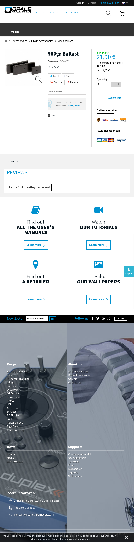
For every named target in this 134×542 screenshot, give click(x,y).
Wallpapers (75, 476)
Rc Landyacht (15, 422)
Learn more (34, 244)
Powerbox (13, 397)
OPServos (12, 389)
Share (68, 76)
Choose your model (79, 454)
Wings (10, 382)
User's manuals (77, 457)
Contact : (103, 3)
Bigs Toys (12, 426)
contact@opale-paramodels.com (34, 514)
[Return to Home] (6, 41)
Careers (72, 378)
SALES (10, 419)
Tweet (55, 76)
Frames (11, 386)
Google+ (57, 82)
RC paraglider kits (17, 371)
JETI (9, 404)
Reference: (53, 61)
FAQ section (75, 468)
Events (11, 454)
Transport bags (16, 430)
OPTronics (13, 393)
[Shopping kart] (122, 13)
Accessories (14, 408)
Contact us (74, 382)
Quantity (102, 79)
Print (54, 115)
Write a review (55, 91)
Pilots (10, 400)
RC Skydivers (14, 415)
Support (73, 472)
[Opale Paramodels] (18, 9)
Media (10, 457)
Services (11, 411)
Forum (72, 465)
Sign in (80, 3)
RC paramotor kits (18, 378)
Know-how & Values (80, 375)
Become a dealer (78, 371)
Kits (9, 375)
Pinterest (74, 82)
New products (15, 461)
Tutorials (73, 461)
